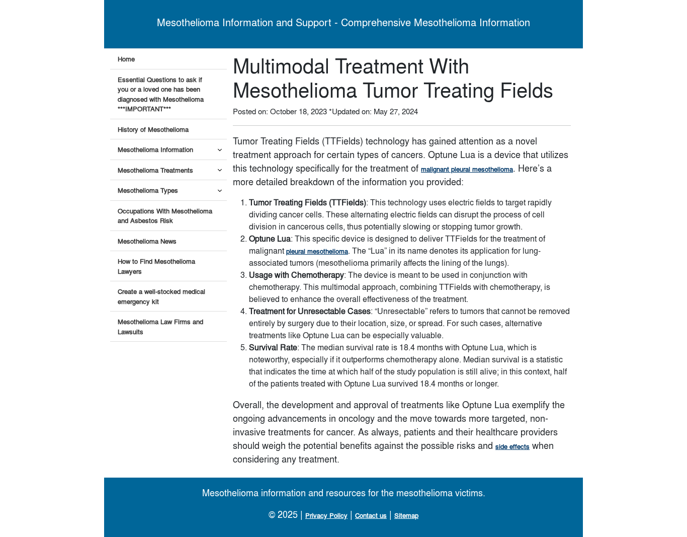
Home (126, 58)
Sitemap (406, 515)
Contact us (371, 515)
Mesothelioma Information (155, 149)
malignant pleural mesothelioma (467, 169)
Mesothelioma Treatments (155, 170)
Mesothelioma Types (148, 190)
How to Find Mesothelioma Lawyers (156, 266)
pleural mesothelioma (317, 251)
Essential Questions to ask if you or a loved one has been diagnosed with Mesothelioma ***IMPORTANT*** (161, 94)
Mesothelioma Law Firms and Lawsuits (160, 326)
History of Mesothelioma (153, 129)
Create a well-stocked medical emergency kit (161, 296)
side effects (512, 446)
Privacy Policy (326, 515)
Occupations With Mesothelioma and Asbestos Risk (165, 215)
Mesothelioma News (147, 241)
